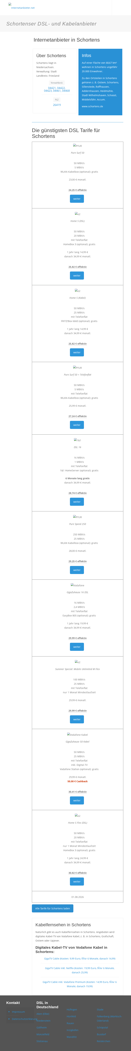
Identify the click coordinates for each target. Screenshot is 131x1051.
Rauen (70, 1023)
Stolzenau (42, 1041)
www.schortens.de (92, 106)
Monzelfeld (43, 1034)
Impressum (18, 1011)
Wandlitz (72, 1037)
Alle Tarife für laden (52, 908)
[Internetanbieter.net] (22, 7)
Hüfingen (72, 1009)
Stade (100, 1009)
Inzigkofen (72, 1030)
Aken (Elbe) (43, 1013)
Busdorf (101, 1034)
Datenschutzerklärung (22, 1019)
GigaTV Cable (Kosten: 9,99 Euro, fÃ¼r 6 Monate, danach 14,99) (79, 958)
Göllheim (42, 1027)
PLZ (57, 99)
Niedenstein (43, 1020)
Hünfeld (71, 1016)
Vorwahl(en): (57, 82)
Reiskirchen (103, 1041)
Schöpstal (102, 1027)
